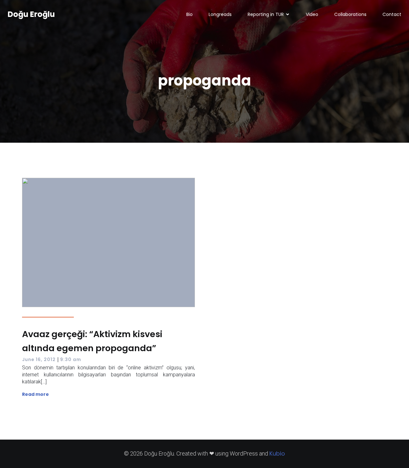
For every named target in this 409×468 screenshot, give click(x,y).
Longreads (220, 14)
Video (312, 14)
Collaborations (350, 14)
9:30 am (70, 359)
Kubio (277, 453)
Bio (189, 14)
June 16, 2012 (39, 359)
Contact (391, 14)
